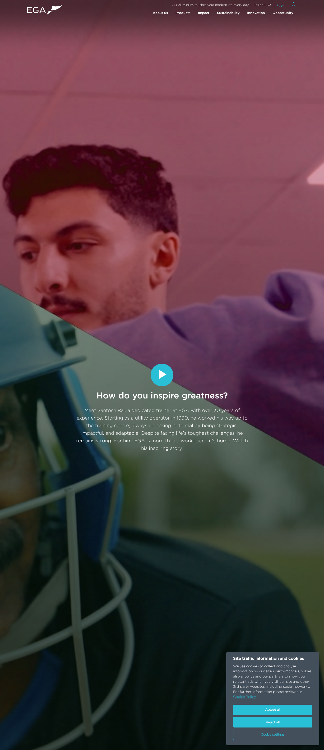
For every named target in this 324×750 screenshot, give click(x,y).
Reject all (273, 722)
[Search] (294, 5)
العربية (281, 5)
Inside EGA (263, 5)
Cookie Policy (244, 697)
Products (183, 13)
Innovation (256, 13)
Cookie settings (273, 734)
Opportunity (283, 13)
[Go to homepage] (45, 10)
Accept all (272, 709)
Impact (203, 13)
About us (160, 13)
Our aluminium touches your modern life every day (210, 5)
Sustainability (228, 13)
